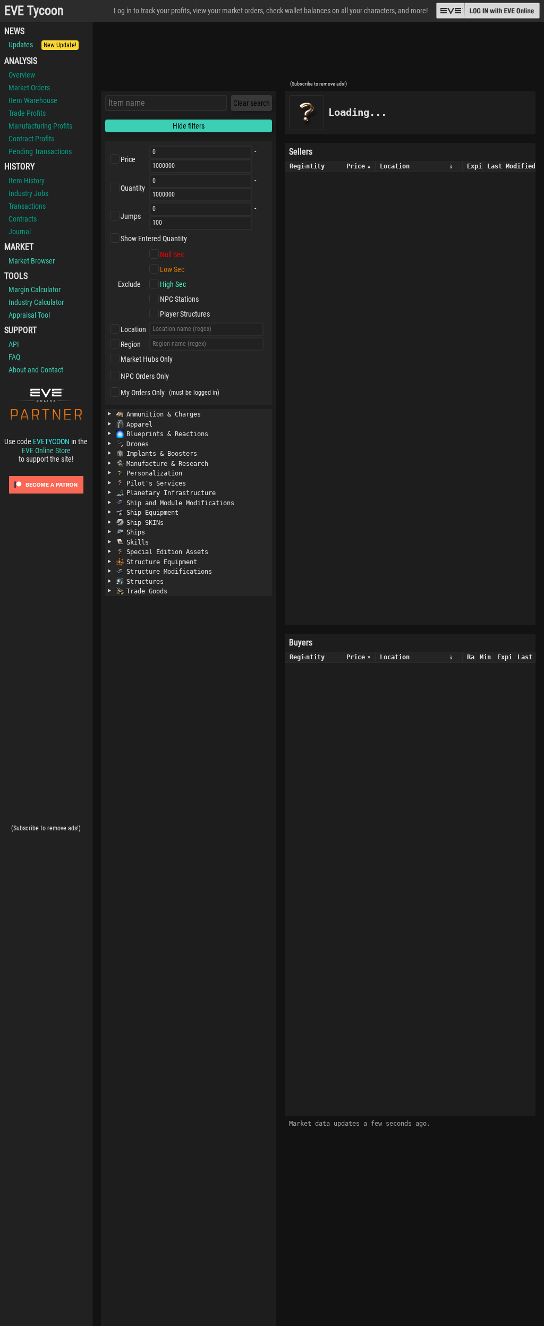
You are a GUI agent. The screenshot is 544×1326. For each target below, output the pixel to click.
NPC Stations (179, 299)
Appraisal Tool (29, 315)
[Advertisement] (318, 55)
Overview (21, 75)
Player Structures (185, 314)
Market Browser (31, 261)
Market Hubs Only (147, 359)
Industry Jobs (28, 193)
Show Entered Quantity (154, 238)
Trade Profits (27, 113)
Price (128, 159)
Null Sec (172, 254)
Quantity (133, 188)
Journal (19, 231)
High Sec (173, 284)
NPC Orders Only (145, 376)
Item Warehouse (32, 100)
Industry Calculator (36, 302)
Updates (42, 44)
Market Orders (29, 87)
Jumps (131, 216)
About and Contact (35, 370)
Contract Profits (31, 138)
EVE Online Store (46, 450)
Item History (26, 180)
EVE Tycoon (34, 11)
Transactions (27, 206)
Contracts (22, 219)
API (13, 344)
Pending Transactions (40, 151)
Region (131, 344)
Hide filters (189, 126)
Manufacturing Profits (40, 126)
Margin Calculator (34, 289)
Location (133, 329)
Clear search (251, 103)
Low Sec (172, 269)
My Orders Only (143, 392)
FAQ (14, 357)
